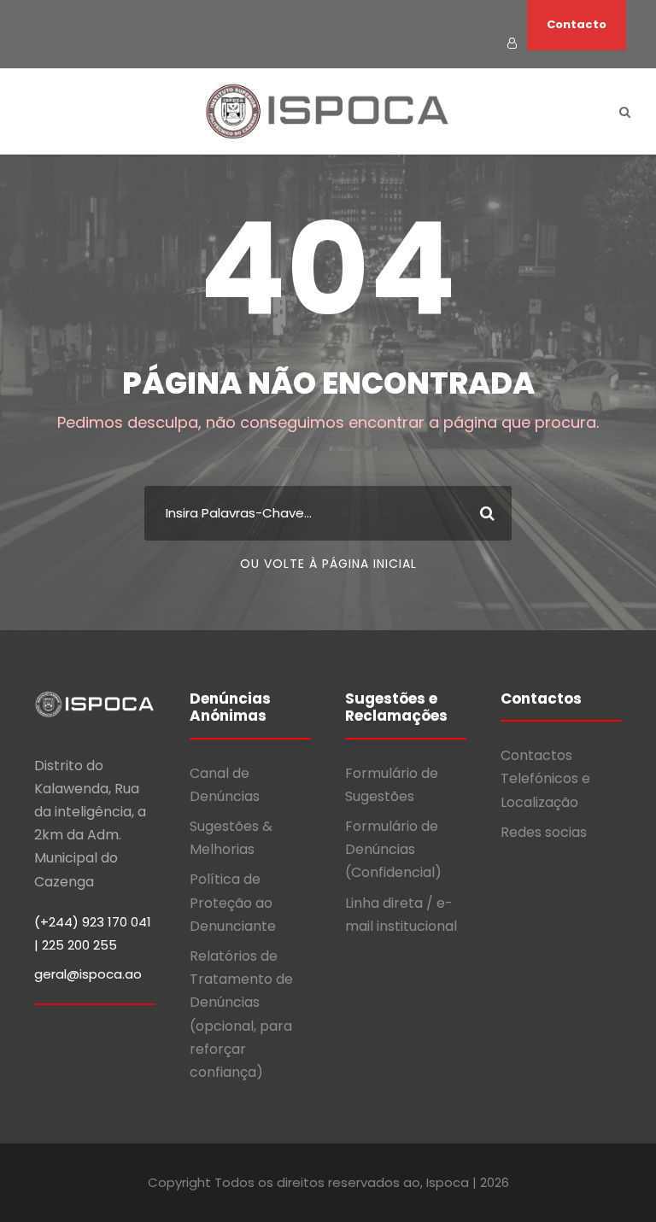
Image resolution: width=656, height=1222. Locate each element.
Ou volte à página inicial (328, 563)
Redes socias (544, 832)
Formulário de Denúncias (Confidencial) (393, 849)
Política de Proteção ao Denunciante (233, 902)
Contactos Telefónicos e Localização (545, 778)
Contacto (576, 24)
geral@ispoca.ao (88, 974)
